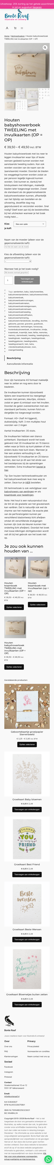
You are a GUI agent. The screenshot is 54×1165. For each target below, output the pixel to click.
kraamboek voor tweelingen (19, 495)
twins (31, 344)
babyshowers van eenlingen (19, 491)
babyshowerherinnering (18, 318)
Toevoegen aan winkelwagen (27, 280)
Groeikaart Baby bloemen (27, 799)
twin (26, 344)
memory (11, 335)
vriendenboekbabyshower (19, 347)
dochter (44, 321)
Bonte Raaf (10, 1030)
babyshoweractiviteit (39, 294)
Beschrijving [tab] (14, 358)
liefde (35, 332)
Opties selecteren (14, 607)
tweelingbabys (43, 335)
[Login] (7, 28)
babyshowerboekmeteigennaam (22, 306)
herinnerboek (14, 326)
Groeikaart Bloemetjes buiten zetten (27, 994)
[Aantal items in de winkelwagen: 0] (15, 28)
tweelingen (25, 338)
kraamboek (13, 332)
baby (26, 292)
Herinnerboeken (18, 36)
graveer (20, 324)
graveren (29, 324)
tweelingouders (30, 341)
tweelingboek (14, 338)
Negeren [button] (37, 7)
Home (6, 36)
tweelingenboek (38, 338)
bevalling (36, 321)
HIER (27, 482)
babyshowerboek (15, 297)
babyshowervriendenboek (19, 321)
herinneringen (26, 326)
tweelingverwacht (16, 344)
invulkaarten (35, 329)
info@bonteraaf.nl (11, 1096)
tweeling (32, 335)
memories (43, 332)
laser (30, 332)
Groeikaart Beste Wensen (27, 929)
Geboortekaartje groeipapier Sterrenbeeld (27, 733)
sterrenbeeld (21, 335)
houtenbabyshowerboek (18, 329)
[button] (45, 47)
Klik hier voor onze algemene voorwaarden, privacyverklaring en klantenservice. (25, 1156)
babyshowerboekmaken (18, 303)
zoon (34, 347)
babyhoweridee (36, 292)
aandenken (18, 292)
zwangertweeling (15, 350)
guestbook (38, 324)
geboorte (12, 324)
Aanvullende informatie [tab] (20, 364)
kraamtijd (23, 332)
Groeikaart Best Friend (27, 864)
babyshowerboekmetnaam (19, 309)
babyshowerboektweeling (19, 312)
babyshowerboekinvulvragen (20, 300)
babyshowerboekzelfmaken (20, 315)
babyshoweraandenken (18, 294)
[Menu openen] (21, 28)
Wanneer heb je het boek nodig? (21, 269)
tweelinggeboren (15, 341)
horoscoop (37, 326)
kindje (44, 329)
